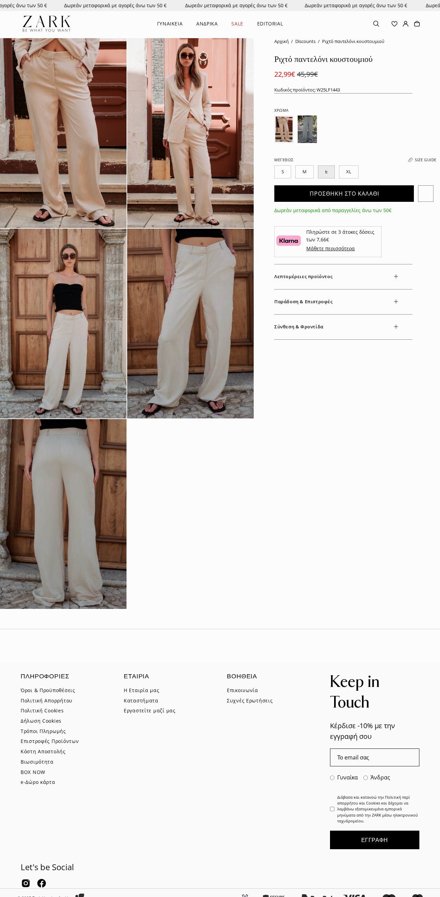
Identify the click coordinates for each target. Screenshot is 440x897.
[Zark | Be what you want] (46, 23)
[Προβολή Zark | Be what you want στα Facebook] (41, 883)
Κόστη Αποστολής (43, 751)
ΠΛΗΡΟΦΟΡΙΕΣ (45, 676)
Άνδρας (380, 777)
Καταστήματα (141, 700)
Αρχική (281, 41)
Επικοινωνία (242, 690)
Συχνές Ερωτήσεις (250, 700)
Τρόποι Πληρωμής (43, 731)
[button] (376, 24)
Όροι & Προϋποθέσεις (48, 690)
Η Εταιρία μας (141, 690)
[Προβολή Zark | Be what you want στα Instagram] (26, 883)
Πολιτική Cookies (42, 710)
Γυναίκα (347, 777)
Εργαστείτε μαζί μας (150, 710)
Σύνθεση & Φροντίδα (298, 327)
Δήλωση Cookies (41, 721)
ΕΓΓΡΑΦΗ (374, 840)
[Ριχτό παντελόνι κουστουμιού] (284, 129)
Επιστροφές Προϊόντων (50, 741)
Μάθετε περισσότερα (330, 248)
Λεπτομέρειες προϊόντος (303, 276)
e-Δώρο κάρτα (38, 782)
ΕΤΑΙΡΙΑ (136, 676)
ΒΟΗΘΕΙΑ (242, 676)
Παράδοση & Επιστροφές (303, 301)
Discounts (305, 41)
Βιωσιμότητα (37, 761)
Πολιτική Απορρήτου (47, 700)
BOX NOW (33, 771)
